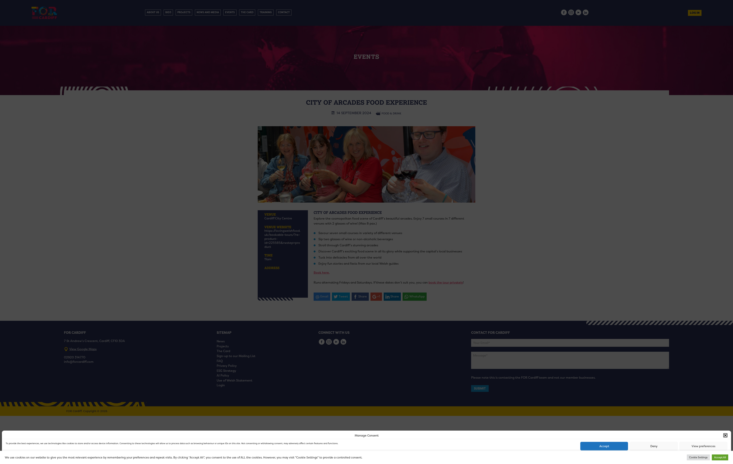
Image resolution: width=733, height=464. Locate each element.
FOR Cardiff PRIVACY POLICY (20, 457)
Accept (604, 446)
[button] (725, 435)
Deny (653, 446)
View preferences (703, 446)
